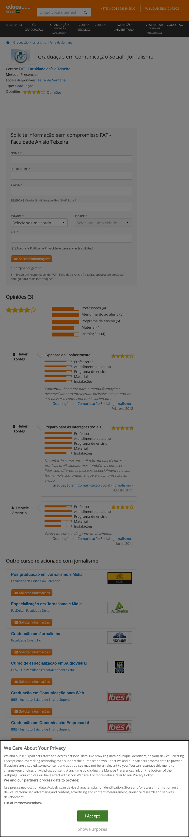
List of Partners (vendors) (23, 803)
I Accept (92, 816)
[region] (94, 788)
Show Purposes (92, 829)
